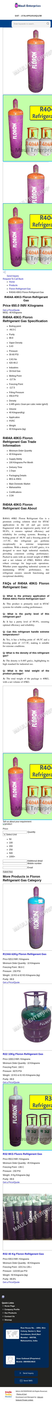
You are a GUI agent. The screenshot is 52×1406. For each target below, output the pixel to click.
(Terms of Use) (21, 1394)
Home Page (10, 1306)
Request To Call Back (13, 279)
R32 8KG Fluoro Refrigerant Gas (22, 1154)
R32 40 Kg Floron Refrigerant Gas (23, 1253)
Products (13, 285)
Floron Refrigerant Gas (20, 289)
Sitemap (8, 1320)
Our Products (11, 1313)
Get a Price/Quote (11, 310)
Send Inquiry (12, 276)
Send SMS (27, 1381)
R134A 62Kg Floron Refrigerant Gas (24, 954)
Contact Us (10, 1316)
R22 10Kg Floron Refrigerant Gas (23, 1054)
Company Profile (12, 1309)
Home (12, 282)
